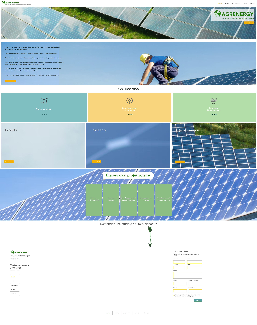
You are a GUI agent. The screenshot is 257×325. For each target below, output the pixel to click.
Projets (13, 281)
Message (175, 270)
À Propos (13, 293)
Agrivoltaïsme (14, 285)
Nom (188, 258)
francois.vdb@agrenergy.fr (20, 256)
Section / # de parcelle (193, 280)
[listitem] (94, 200)
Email (188, 264)
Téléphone (175, 264)
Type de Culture (192, 287)
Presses (13, 289)
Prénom (175, 258)
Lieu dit (174, 287)
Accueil (13, 276)
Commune (175, 280)
